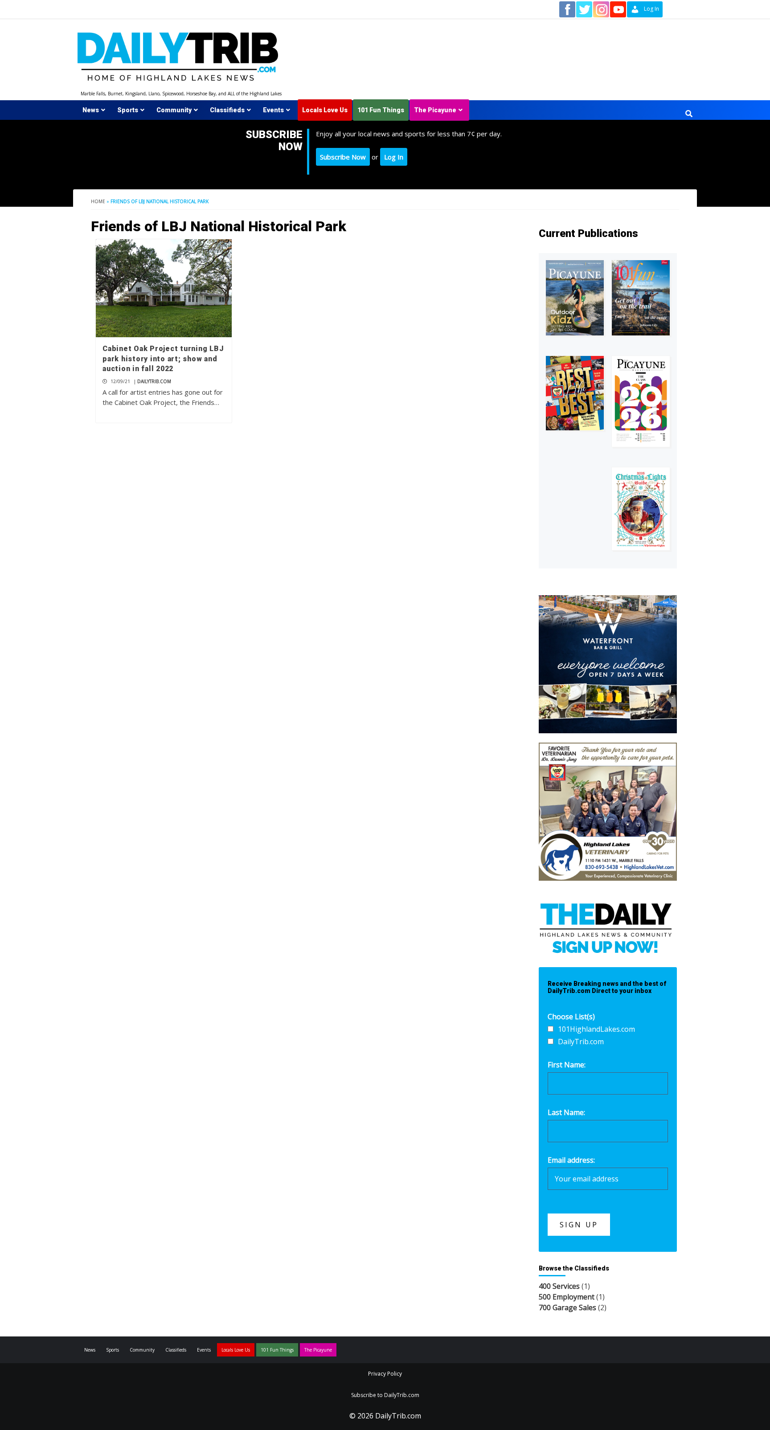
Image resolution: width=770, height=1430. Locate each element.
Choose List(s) (571, 1016)
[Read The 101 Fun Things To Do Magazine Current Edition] (640, 298)
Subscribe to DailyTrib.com (385, 1395)
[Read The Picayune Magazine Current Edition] (574, 298)
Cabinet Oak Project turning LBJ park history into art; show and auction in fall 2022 (163, 358)
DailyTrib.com (154, 381)
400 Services (559, 1286)
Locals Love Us (325, 110)
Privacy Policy (385, 1373)
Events (273, 110)
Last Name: (566, 1112)
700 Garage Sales (567, 1307)
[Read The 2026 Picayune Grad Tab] (640, 401)
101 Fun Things (380, 110)
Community (174, 110)
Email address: (571, 1160)
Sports (127, 110)
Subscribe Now (343, 156)
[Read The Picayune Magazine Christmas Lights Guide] (640, 509)
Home (98, 201)
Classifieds (227, 110)
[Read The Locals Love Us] (574, 393)
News (90, 110)
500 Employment (566, 1297)
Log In (393, 156)
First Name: (567, 1065)
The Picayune (435, 110)
